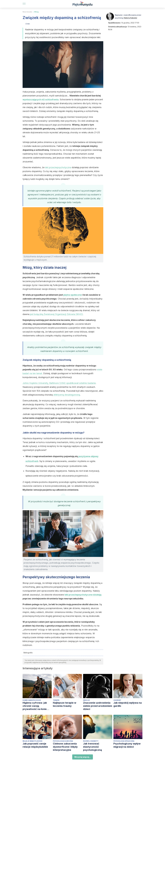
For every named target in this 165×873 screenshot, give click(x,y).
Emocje (86, 700)
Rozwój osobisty (90, 741)
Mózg (36, 12)
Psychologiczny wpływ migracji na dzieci (127, 745)
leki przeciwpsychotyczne (58, 167)
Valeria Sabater (130, 18)
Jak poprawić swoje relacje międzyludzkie (35, 745)
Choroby (117, 700)
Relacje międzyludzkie (32, 741)
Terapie (56, 700)
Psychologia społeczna (123, 741)
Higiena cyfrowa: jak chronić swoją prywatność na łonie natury (35, 706)
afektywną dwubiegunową (66, 394)
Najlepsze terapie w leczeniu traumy (64, 704)
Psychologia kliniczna (63, 741)
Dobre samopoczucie (32, 700)
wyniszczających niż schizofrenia (41, 99)
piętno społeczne (72, 295)
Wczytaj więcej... (82, 757)
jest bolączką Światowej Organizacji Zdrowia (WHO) (56, 314)
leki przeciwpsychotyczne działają (83, 594)
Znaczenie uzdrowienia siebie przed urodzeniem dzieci (97, 706)
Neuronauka (27, 12)
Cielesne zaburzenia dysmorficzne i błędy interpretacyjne (65, 746)
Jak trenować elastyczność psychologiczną (92, 746)
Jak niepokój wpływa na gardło (127, 704)
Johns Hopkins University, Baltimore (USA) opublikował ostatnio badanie (59, 383)
